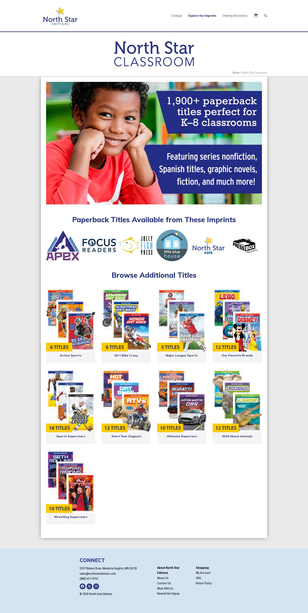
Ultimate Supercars (182, 436)
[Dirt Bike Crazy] (126, 319)
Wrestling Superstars (70, 517)
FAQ (198, 578)
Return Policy (204, 583)
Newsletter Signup (168, 593)
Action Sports (71, 355)
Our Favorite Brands (237, 355)
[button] (265, 15)
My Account (203, 573)
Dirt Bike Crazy (126, 355)
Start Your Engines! (126, 436)
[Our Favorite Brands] (237, 319)
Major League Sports (182, 355)
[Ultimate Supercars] (181, 400)
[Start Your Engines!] (126, 400)
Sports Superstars (70, 436)
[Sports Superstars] (70, 400)
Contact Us (164, 583)
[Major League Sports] (181, 319)
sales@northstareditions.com (98, 574)
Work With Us (165, 588)
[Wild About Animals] (237, 400)
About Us (162, 578)
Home (236, 72)
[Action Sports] (70, 319)
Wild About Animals (237, 436)
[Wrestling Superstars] (70, 481)
